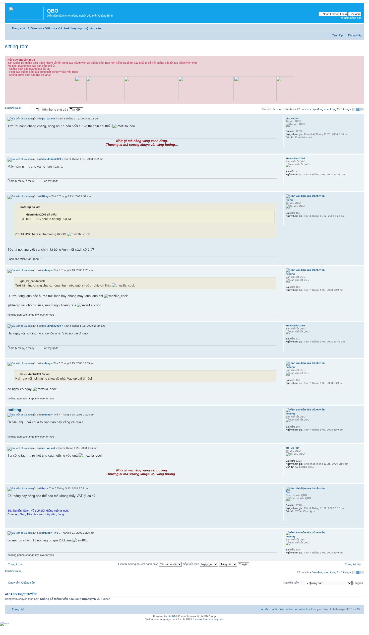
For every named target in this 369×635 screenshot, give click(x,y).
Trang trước (15, 564)
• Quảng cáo (93, 28)
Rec (43, 488)
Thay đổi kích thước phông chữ (357, 27)
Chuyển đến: (291, 582)
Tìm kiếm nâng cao (349, 17)
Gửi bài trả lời (13, 107)
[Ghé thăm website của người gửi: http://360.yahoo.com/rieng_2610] (288, 222)
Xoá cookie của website (293, 609)
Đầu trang (360, 151)
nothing (45, 270)
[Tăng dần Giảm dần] (234, 564)
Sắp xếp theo (191, 564)
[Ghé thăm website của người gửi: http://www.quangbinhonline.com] (288, 517)
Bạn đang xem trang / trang (330, 109)
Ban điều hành (268, 609)
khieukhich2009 (51, 159)
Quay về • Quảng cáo (21, 582)
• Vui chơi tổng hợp (69, 28)
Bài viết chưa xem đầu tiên (278, 109)
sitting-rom (17, 46)
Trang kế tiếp (353, 564)
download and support (210, 619)
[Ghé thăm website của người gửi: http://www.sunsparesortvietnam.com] (288, 181)
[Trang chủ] (26, 12)
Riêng (44, 196)
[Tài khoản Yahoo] (288, 143)
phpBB (172, 616)
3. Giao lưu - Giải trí (40, 28)
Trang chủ (18, 28)
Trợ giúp (337, 35)
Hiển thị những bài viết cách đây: (138, 564)
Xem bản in (350, 27)
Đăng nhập (354, 35)
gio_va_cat (48, 118)
